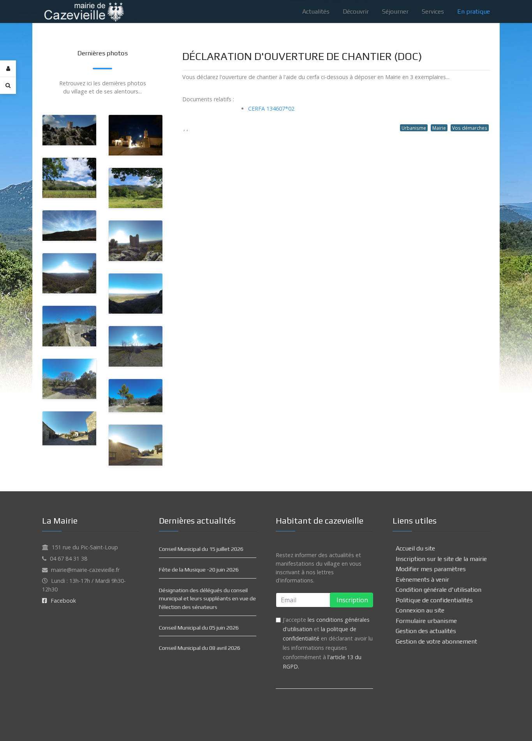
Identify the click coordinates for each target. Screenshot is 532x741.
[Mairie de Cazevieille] (83, 10)
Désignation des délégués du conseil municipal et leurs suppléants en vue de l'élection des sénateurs (207, 598)
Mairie (439, 128)
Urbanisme (414, 128)
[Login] (8, 68)
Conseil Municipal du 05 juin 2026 (199, 628)
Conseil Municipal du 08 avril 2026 (199, 648)
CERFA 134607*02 (271, 108)
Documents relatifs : (208, 99)
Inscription (351, 600)
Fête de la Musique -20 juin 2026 (199, 569)
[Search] (8, 85)
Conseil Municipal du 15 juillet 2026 (201, 549)
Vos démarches (469, 128)
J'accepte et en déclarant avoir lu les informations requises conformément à (328, 643)
